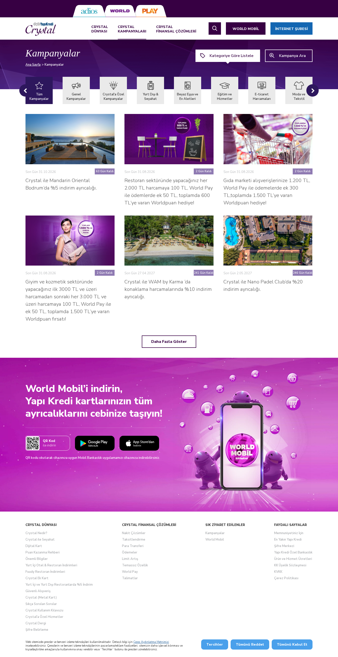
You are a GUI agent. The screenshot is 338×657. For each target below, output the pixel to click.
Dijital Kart (33, 546)
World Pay (130, 572)
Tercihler (214, 644)
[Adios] (89, 11)
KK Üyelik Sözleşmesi (290, 565)
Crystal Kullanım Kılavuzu (44, 610)
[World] (119, 11)
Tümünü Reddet (250, 644)
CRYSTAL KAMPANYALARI (132, 29)
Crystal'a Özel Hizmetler (44, 617)
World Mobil (214, 539)
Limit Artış (130, 559)
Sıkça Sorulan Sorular (41, 604)
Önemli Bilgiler (36, 559)
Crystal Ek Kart (36, 578)
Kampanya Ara (292, 55)
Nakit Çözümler (133, 533)
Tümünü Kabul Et (292, 644)
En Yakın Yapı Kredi (288, 539)
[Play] (150, 11)
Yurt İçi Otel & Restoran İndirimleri (51, 565)
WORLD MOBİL (246, 29)
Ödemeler (129, 552)
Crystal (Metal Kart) (41, 597)
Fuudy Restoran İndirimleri (45, 572)
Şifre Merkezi (284, 546)
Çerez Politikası (286, 578)
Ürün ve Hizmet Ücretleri (293, 559)
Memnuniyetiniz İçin (288, 533)
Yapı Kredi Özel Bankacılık (293, 552)
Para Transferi (133, 546)
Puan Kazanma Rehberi (42, 552)
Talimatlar (130, 578)
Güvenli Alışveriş (37, 591)
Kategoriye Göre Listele (231, 55)
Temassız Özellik (135, 565)
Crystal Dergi (35, 623)
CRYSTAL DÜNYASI (99, 29)
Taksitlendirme (133, 539)
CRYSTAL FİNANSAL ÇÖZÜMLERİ (176, 29)
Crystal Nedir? (36, 533)
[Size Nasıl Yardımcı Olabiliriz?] (215, 28)
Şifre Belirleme (36, 630)
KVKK (278, 572)
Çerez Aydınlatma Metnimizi (151, 642)
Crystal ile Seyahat (40, 539)
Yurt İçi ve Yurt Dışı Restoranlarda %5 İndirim (59, 584)
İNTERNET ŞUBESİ (291, 29)
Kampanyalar (215, 533)
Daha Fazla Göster (169, 341)
